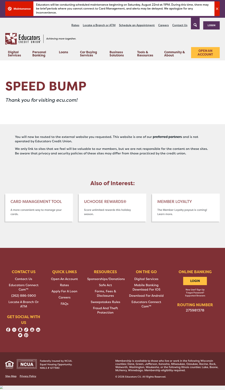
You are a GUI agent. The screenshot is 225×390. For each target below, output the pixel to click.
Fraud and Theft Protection (105, 310)
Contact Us (179, 25)
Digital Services (14, 53)
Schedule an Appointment (137, 25)
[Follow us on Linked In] (38, 331)
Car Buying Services (88, 53)
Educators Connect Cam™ (23, 287)
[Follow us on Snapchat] (20, 331)
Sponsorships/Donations (106, 279)
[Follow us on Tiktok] (26, 331)
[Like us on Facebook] (8, 331)
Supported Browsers (195, 296)
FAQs (64, 304)
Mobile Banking (146, 285)
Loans (63, 52)
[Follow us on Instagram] (14, 331)
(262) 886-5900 (23, 296)
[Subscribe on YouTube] (32, 331)
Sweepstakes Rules (105, 302)
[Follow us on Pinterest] (26, 336)
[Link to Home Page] (40, 39)
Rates (75, 25)
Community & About (174, 53)
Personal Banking (39, 53)
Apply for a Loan (64, 291)
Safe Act (105, 285)
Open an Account (205, 52)
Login (211, 25)
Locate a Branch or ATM (99, 25)
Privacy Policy (28, 376)
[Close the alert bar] (217, 8)
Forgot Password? (195, 293)
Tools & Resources (145, 53)
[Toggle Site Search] (195, 23)
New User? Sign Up (195, 290)
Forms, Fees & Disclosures (105, 293)
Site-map (11, 376)
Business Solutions (117, 53)
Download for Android (146, 296)
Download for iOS (146, 289)
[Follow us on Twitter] (20, 336)
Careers (163, 25)
